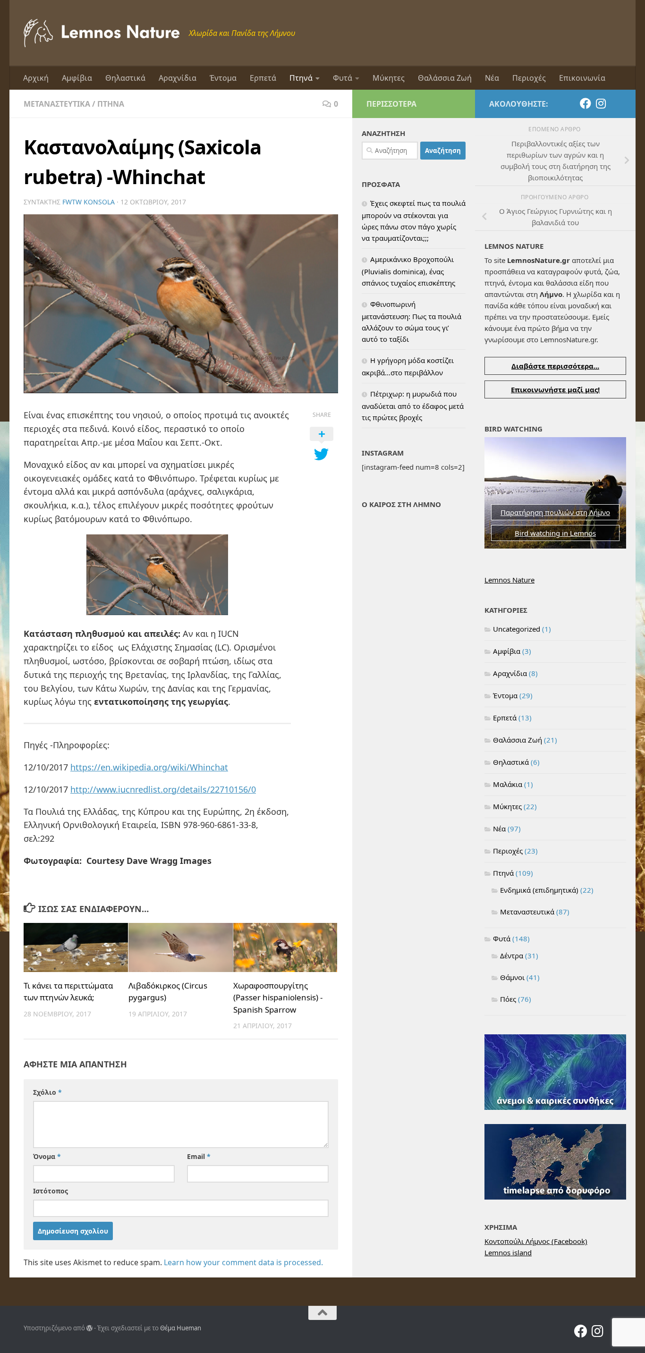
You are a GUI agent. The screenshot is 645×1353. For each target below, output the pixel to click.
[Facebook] (585, 103)
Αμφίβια (77, 78)
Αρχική (36, 78)
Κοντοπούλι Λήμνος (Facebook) (535, 1241)
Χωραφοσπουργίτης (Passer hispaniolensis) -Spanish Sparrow (277, 997)
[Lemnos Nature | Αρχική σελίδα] (101, 33)
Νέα (492, 78)
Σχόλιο (47, 1092)
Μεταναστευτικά (57, 104)
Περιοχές (529, 78)
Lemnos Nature (509, 579)
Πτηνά (301, 78)
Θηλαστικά (125, 78)
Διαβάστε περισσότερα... (555, 366)
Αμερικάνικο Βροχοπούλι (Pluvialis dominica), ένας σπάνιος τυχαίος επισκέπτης (408, 271)
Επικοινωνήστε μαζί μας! (555, 389)
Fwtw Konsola (88, 201)
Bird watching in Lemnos (555, 533)
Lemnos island (508, 1252)
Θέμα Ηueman (180, 1328)
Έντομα (223, 78)
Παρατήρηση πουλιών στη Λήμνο (555, 512)
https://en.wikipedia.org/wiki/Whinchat (149, 767)
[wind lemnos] (555, 1107)
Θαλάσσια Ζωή (445, 78)
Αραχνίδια (177, 78)
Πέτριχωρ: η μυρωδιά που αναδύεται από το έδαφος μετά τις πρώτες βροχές (413, 405)
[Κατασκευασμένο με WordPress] (89, 1328)
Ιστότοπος (50, 1190)
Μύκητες (389, 78)
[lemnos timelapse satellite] (555, 1196)
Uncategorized (516, 629)
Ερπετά (263, 78)
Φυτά (342, 78)
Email (199, 1156)
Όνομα (47, 1156)
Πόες (508, 999)
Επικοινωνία (582, 78)
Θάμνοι (512, 977)
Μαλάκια (507, 784)
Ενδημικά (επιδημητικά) (539, 890)
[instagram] (600, 103)
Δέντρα (511, 955)
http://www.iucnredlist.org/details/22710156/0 (163, 789)
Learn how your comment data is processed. (243, 1262)
